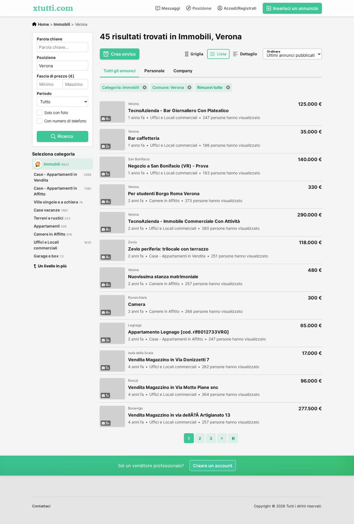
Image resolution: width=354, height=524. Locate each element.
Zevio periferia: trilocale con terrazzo (168, 249)
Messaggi (170, 8)
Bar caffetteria (143, 138)
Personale (154, 70)
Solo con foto (56, 112)
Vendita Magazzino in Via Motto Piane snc (173, 387)
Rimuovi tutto (210, 87)
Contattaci (41, 506)
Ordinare (273, 51)
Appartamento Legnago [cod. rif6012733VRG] (178, 332)
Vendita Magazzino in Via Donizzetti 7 (168, 359)
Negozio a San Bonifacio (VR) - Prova (168, 166)
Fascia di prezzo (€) (55, 76)
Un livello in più (52, 266)
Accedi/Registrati (239, 8)
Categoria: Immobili (120, 87)
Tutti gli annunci (119, 70)
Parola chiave (49, 39)
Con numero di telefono (65, 120)
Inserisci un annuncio (295, 8)
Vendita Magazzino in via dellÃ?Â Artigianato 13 (179, 415)
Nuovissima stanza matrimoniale (163, 276)
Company (182, 70)
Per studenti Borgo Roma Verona (163, 193)
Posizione (201, 8)
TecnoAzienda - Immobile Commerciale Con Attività (184, 221)
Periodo (44, 93)
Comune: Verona (168, 87)
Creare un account (212, 465)
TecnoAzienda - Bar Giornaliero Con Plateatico (178, 110)
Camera (136, 304)
